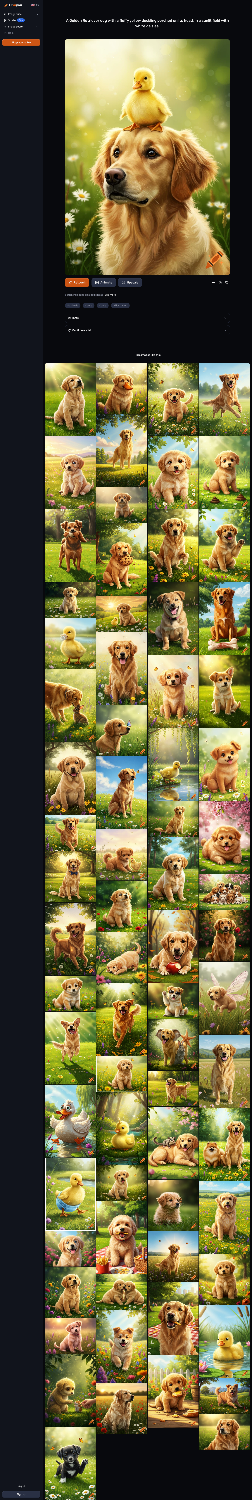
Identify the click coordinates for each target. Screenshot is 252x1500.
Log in (21, 1486)
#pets (88, 305)
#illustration (120, 305)
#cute (102, 305)
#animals (72, 305)
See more (110, 294)
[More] (213, 282)
